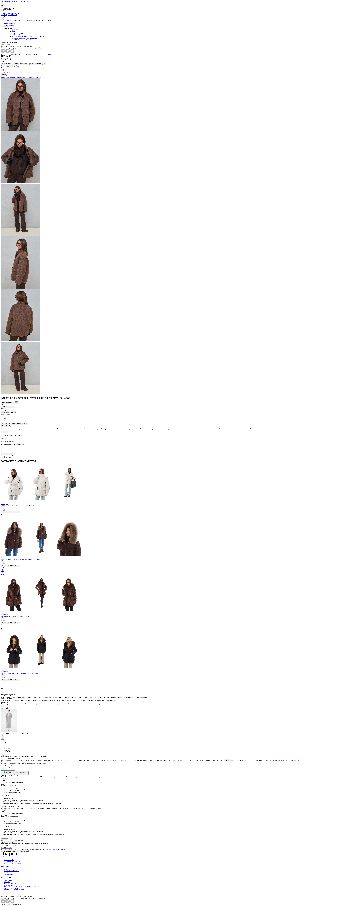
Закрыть (3, 74)
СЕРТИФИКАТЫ (9, 23)
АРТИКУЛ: (6, 403)
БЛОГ (6, 26)
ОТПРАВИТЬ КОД (6, 847)
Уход (2, 438)
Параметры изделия (7, 454)
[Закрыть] (10, 838)
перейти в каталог (6, 765)
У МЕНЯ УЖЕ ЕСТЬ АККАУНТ (9, 851)
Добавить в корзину (20, 63)
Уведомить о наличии (36, 63)
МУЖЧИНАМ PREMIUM (44, 20)
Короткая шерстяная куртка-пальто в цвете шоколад (29, 77)
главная (3, 77)
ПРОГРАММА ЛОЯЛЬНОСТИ (21, 39)
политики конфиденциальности (55, 849)
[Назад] (4, 839)
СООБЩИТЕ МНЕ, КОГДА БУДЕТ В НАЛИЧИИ (14, 423)
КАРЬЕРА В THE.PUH (11, 871)
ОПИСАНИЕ (4, 425)
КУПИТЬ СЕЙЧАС (6, 63)
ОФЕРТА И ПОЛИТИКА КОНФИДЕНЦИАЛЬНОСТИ (29, 36)
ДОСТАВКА (16, 30)
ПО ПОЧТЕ (15, 842)
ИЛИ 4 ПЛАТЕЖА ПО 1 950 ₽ (9, 512)
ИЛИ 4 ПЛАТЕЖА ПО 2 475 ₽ (9, 679)
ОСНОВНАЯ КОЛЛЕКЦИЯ (9, 20)
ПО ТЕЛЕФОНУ (5, 842)
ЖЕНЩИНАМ (9, 860)
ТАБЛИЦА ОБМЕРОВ (9, 412)
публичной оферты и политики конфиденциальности (284, 760)
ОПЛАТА (15, 31)
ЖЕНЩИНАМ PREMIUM (27, 20)
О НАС (6, 869)
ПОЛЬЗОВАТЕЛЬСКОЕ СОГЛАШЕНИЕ (24, 38)
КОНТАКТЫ (16, 35)
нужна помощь (24, 851)
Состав (3, 432)
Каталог (9, 66)
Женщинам (9, 77)
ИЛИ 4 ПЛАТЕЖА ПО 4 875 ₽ (9, 622)
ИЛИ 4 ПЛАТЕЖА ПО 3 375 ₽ (9, 565)
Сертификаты (8, 874)
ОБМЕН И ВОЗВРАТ (18, 33)
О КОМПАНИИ (9, 25)
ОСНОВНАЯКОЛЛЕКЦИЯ (5, 12)
